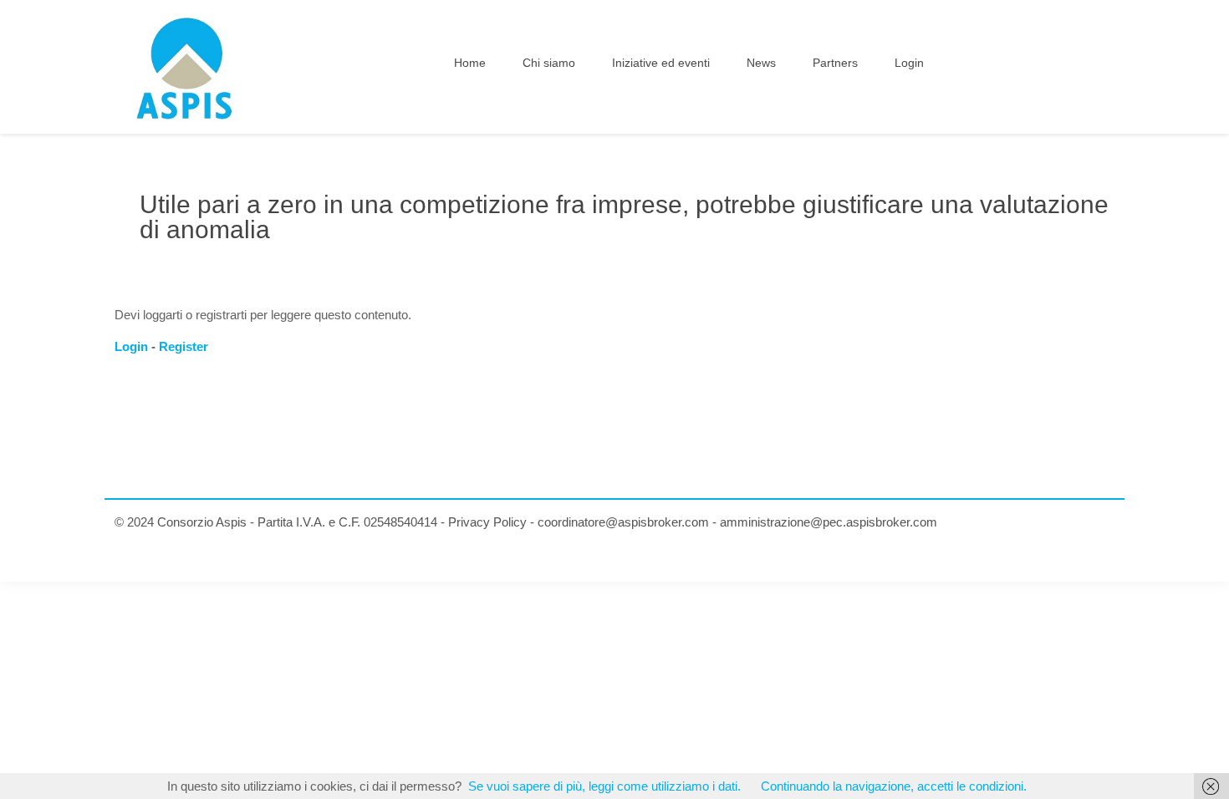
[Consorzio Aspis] (184, 67)
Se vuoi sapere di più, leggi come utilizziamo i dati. (604, 786)
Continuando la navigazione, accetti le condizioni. (894, 786)
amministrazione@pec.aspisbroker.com (828, 522)
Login (131, 346)
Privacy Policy (487, 522)
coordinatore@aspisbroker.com (623, 522)
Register (183, 346)
